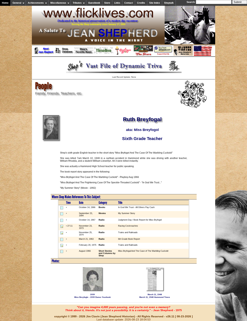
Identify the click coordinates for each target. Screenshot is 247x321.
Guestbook (94, 3)
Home (5, 3)
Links (117, 3)
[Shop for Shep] (143, 55)
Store (107, 3)
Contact (128, 3)
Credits (141, 3)
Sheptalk (169, 3)
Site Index (154, 3)
